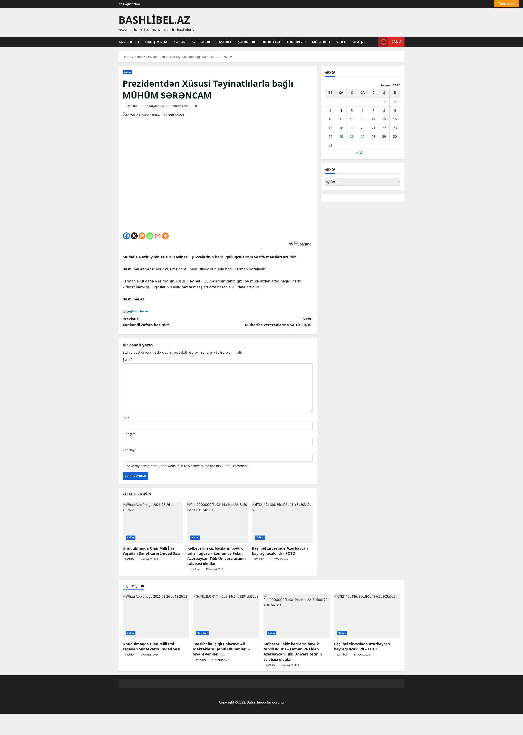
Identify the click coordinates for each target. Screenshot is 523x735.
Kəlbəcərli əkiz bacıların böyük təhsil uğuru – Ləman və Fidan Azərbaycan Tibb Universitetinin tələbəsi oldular (216, 556)
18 (341, 128)
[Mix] (142, 235)
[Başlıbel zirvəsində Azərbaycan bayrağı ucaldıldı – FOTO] (282, 522)
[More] (165, 235)
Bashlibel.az (154, 20)
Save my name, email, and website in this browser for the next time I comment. (188, 466)
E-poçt (129, 434)
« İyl (359, 152)
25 (341, 136)
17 (330, 128)
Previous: (146, 321)
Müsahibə (321, 42)
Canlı (396, 41)
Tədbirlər (296, 42)
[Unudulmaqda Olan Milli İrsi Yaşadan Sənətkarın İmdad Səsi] (153, 522)
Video (341, 42)
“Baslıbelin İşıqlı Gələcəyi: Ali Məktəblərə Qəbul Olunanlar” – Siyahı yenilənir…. (221, 649)
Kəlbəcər (201, 42)
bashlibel (132, 106)
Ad (126, 418)
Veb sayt (129, 450)
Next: (279, 321)
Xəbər (179, 42)
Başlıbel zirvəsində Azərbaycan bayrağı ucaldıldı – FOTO (280, 551)
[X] (134, 235)
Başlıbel (224, 42)
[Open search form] (374, 42)
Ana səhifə (128, 42)
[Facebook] (126, 235)
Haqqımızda (156, 42)
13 (362, 119)
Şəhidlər (246, 42)
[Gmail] (157, 235)
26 (352, 136)
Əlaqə (359, 42)
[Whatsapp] (149, 235)
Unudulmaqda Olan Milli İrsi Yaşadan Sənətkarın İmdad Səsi (151, 551)
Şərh (127, 359)
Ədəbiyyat (270, 42)
